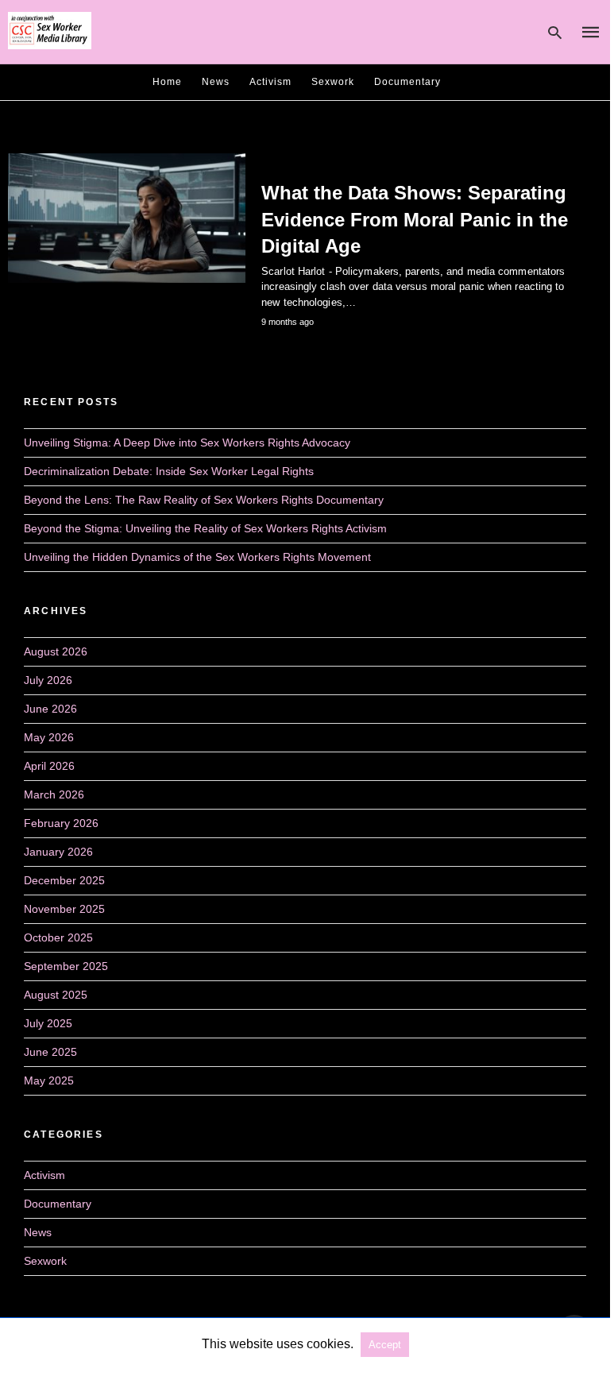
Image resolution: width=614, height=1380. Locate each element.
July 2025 (48, 1023)
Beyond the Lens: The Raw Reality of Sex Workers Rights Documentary (204, 499)
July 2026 (48, 680)
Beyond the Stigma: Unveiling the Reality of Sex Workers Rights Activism (205, 528)
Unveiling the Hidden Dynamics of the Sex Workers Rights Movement (197, 557)
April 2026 (49, 766)
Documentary (407, 81)
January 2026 (58, 851)
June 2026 (50, 708)
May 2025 (49, 1080)
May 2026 (49, 737)
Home (167, 81)
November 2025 (64, 909)
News (216, 81)
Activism (270, 81)
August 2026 (55, 651)
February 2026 (61, 823)
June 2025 (50, 1052)
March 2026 (54, 794)
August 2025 (55, 994)
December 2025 (64, 880)
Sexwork (332, 81)
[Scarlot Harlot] (49, 31)
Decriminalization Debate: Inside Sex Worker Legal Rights (169, 471)
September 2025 (66, 966)
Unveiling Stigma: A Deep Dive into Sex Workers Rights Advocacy (187, 442)
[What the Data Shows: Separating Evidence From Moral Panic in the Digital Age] (126, 218)
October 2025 (58, 937)
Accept (385, 1345)
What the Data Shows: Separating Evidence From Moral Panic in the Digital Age (414, 219)
